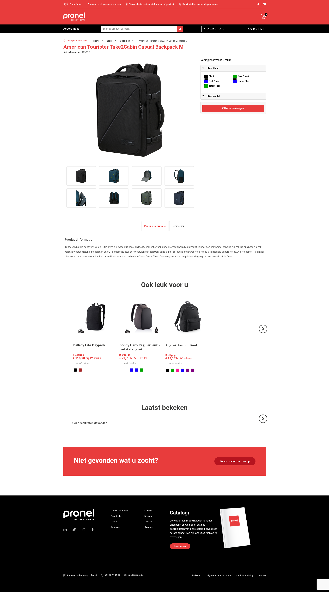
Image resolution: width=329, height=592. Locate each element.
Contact (148, 510)
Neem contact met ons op (234, 461)
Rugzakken (124, 41)
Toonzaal (115, 527)
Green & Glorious (119, 510)
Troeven (148, 521)
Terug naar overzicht (77, 40)
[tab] (155, 226)
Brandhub (116, 516)
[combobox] (142, 29)
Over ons (148, 527)
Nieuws (148, 516)
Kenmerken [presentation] (178, 226)
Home (96, 41)
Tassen (109, 41)
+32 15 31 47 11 (257, 28)
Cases (114, 521)
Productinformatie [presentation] (155, 226)
